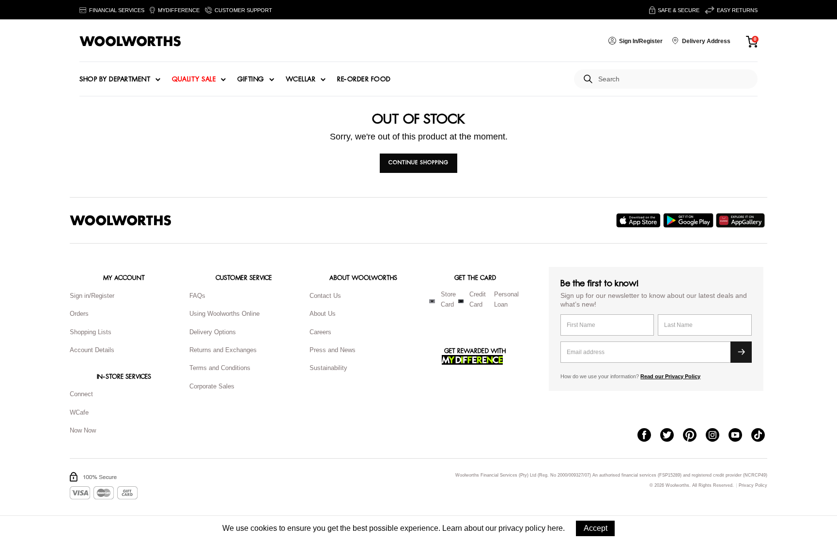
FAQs (197, 295)
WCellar (301, 79)
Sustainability (328, 367)
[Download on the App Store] (639, 220)
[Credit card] (461, 301)
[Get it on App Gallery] (741, 220)
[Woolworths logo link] (130, 41)
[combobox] (674, 79)
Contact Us (325, 295)
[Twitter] (671, 436)
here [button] (555, 528)
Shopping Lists (90, 332)
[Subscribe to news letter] (741, 352)
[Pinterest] (694, 436)
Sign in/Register (92, 295)
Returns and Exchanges (223, 350)
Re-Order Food (364, 79)
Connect (81, 394)
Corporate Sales (211, 386)
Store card (448, 299)
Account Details (92, 350)
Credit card (477, 299)
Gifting (250, 79)
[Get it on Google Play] (689, 220)
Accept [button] (595, 528)
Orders (79, 313)
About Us (323, 313)
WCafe (79, 412)
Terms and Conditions (219, 367)
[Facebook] (648, 436)
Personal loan (506, 299)
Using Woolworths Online (224, 313)
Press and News (333, 350)
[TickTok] (762, 436)
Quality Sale (194, 79)
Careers (320, 332)
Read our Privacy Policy (670, 376)
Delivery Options (212, 332)
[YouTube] (739, 436)
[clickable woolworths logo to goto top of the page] (120, 220)
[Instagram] (717, 436)
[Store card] (432, 301)
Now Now (83, 430)
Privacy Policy (753, 485)
